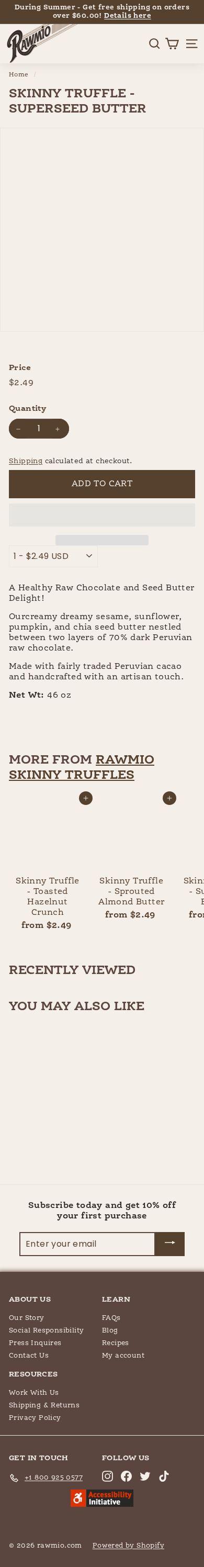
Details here (127, 16)
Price (20, 368)
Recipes (115, 1343)
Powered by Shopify (128, 1545)
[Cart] (172, 43)
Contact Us (29, 1355)
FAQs (111, 1318)
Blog (110, 1330)
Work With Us (34, 1393)
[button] (102, 515)
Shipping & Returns (44, 1405)
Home (19, 75)
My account (123, 1355)
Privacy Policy (35, 1418)
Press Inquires (35, 1343)
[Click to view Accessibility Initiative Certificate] (102, 1499)
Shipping (25, 461)
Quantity (27, 408)
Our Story (26, 1318)
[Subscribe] (170, 1244)
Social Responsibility (46, 1330)
